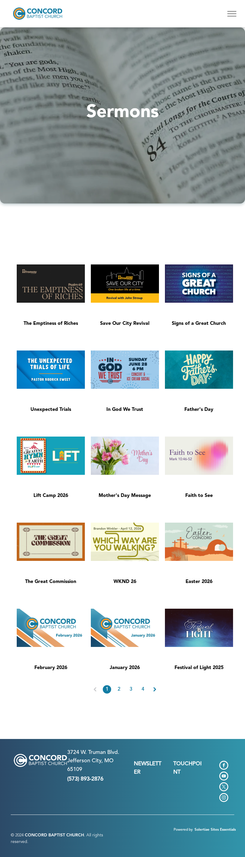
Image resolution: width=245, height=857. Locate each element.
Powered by (183, 830)
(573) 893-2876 (85, 779)
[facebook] (223, 766)
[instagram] (223, 798)
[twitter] (223, 787)
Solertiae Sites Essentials (215, 830)
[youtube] (223, 777)
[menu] (232, 14)
